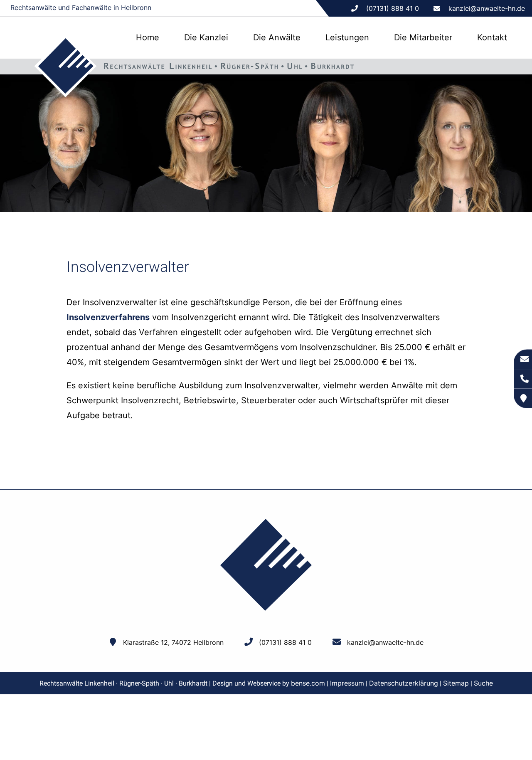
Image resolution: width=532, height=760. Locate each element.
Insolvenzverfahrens (108, 317)
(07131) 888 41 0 (285, 642)
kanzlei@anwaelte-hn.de (486, 8)
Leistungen (347, 37)
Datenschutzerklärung (403, 683)
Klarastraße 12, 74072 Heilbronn (173, 642)
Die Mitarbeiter (423, 37)
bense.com (308, 683)
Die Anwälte (276, 37)
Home (147, 37)
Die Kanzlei (206, 37)
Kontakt (492, 37)
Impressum (347, 683)
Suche (483, 683)
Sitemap (456, 683)
